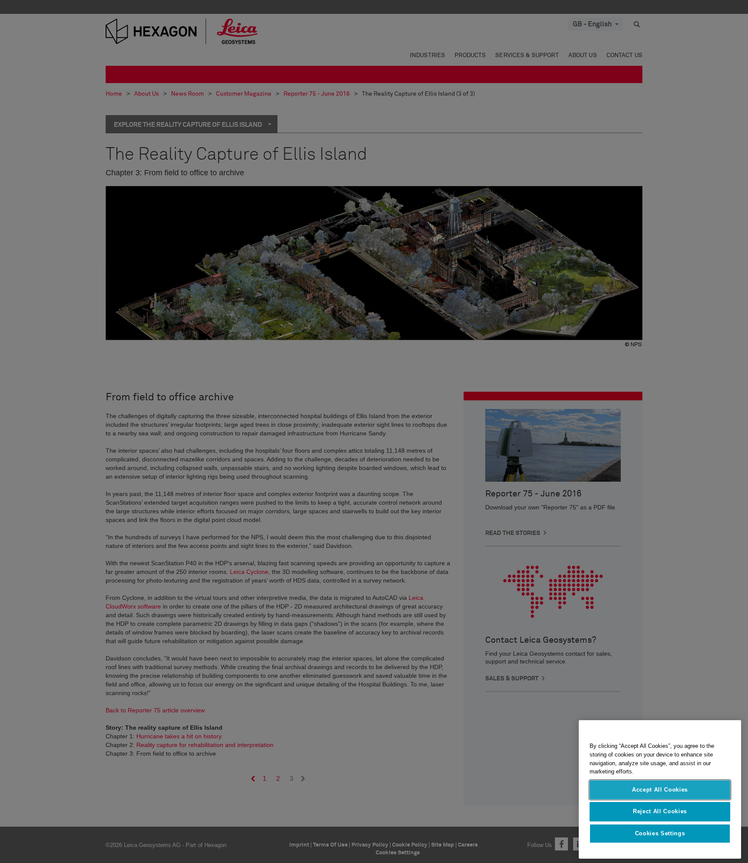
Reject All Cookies (660, 811)
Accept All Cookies (660, 789)
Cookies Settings (660, 833)
